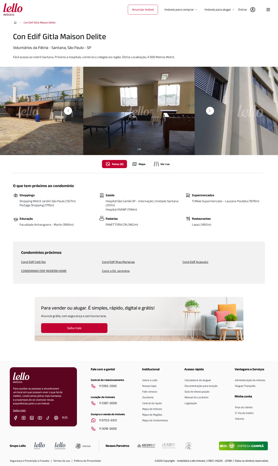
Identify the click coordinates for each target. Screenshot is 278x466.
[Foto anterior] (68, 111)
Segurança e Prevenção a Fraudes (29, 460)
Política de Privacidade (87, 460)
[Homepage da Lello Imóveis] (39, 445)
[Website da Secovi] (146, 445)
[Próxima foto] (210, 111)
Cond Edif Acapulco (195, 262)
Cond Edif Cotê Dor (33, 262)
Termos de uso (61, 460)
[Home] (15, 22)
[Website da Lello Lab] (83, 446)
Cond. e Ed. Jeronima (116, 271)
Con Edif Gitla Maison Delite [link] (40, 22)
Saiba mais (19, 410)
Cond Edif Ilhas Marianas (118, 262)
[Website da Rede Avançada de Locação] (188, 445)
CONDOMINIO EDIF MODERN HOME (44, 271)
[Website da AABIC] (168, 445)
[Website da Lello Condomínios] (60, 445)
